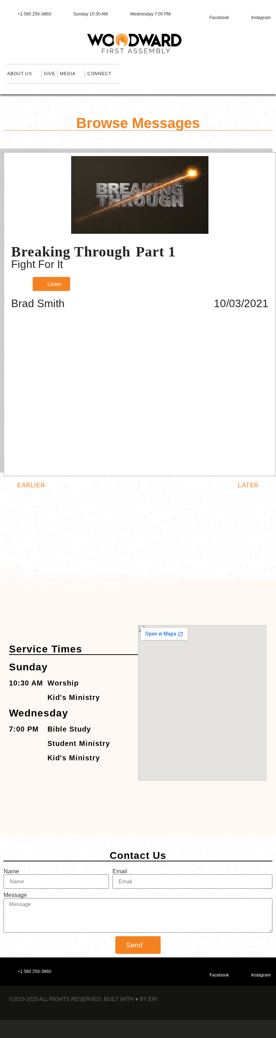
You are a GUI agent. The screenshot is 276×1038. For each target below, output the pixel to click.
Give (49, 73)
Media (67, 73)
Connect (99, 73)
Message (15, 895)
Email (119, 871)
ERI (152, 999)
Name (11, 871)
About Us (19, 73)
